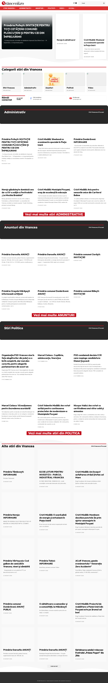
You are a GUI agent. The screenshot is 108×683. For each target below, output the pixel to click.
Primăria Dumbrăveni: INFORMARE (85, 140)
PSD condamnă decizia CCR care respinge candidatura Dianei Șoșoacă (88, 358)
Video (90, 88)
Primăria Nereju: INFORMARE (11, 516)
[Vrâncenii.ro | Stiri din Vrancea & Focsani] (13, 3)
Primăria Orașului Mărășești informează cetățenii (16, 292)
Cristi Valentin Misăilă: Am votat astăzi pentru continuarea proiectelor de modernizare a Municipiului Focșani (54, 409)
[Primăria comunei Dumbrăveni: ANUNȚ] (54, 279)
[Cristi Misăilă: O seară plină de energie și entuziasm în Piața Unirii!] (54, 502)
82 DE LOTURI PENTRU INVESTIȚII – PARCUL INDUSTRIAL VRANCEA (51, 474)
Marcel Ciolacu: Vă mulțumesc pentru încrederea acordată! (17, 407)
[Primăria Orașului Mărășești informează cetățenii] (18, 279)
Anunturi (49, 88)
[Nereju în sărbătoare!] (67, 25)
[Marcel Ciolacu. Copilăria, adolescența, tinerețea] (54, 343)
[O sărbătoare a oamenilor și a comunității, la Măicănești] (54, 591)
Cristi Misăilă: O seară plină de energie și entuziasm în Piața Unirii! (52, 517)
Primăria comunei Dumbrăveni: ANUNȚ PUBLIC (13, 606)
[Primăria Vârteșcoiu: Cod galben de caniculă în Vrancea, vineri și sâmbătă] (18, 548)
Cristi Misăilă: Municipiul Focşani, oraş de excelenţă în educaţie (54, 191)
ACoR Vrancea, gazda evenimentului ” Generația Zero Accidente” (88, 563)
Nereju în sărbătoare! (66, 40)
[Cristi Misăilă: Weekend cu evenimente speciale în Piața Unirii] (94, 25)
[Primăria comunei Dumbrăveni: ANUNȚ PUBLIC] (18, 591)
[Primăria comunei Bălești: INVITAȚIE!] (90, 279)
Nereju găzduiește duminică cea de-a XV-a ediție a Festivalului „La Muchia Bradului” (18, 192)
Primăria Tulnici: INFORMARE (47, 562)
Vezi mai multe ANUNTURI (54, 315)
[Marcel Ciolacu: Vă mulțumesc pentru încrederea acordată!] (18, 393)
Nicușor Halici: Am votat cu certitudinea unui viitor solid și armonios (89, 408)
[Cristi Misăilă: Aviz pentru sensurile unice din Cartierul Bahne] (90, 177)
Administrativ (30, 88)
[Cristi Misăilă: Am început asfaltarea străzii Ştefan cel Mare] (90, 459)
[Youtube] (87, 98)
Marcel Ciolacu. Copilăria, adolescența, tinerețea (51, 356)
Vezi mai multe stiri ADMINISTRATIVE (54, 214)
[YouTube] (76, 3)
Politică (70, 88)
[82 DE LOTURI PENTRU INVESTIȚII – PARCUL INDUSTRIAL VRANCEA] (54, 459)
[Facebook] (74, 3)
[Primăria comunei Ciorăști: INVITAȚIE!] (90, 242)
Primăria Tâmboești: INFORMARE (13, 473)
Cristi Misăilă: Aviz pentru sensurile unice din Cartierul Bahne (87, 192)
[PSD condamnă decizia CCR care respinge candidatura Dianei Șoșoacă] (90, 343)
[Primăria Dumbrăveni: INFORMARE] (90, 127)
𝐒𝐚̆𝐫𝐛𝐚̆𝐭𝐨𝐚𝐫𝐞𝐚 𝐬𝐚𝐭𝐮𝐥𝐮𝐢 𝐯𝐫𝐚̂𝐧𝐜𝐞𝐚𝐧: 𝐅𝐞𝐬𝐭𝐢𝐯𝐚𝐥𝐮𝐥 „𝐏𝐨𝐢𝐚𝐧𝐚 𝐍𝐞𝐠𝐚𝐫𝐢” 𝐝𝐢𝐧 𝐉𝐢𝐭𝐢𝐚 (89, 652)
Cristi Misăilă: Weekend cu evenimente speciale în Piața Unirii (94, 43)
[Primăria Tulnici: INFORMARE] (54, 548)
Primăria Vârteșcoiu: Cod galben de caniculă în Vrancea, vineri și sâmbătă (16, 563)
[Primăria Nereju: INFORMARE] (18, 502)
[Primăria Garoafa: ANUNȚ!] (18, 242)
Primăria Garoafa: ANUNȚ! (15, 254)
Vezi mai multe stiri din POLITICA (54, 433)
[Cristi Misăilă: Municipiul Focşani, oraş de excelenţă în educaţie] (54, 177)
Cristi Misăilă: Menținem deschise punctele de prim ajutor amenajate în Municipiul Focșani (88, 519)
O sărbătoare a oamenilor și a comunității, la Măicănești (53, 605)
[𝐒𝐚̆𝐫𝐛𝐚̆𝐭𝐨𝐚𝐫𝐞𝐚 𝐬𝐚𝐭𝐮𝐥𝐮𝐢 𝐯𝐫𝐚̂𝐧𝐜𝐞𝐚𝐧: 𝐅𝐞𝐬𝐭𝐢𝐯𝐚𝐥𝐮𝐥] (90, 637)
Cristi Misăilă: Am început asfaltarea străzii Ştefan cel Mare (89, 474)
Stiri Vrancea (9, 88)
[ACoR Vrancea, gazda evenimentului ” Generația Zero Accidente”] (90, 548)
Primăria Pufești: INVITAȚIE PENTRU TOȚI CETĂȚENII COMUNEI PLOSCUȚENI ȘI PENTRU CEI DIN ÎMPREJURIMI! (16, 145)
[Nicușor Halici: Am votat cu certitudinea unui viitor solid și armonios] (90, 393)
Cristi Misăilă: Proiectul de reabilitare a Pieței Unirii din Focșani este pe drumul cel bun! (89, 608)
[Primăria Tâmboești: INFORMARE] (18, 459)
